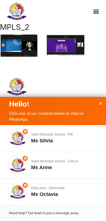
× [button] (101, 103)
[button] (96, 11)
